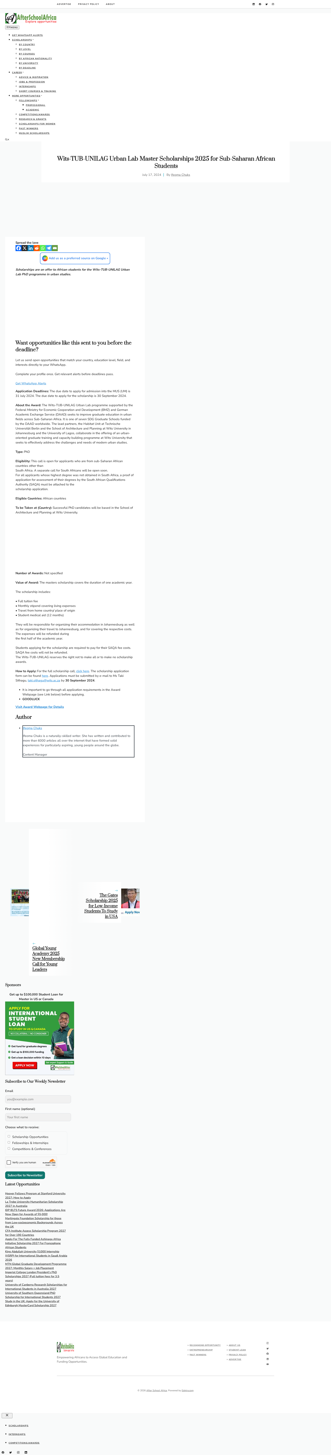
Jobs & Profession (32, 81)
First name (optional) (20, 1109)
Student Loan (237, 1350)
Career (17, 72)
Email (9, 1091)
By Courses (27, 54)
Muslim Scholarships (34, 133)
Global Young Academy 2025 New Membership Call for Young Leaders (48, 959)
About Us (234, 1345)
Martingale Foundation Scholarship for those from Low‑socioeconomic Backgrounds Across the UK (34, 1223)
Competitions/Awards (34, 114)
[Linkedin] (31, 248)
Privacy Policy (88, 4)
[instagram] (273, 4)
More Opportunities (26, 95)
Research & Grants (33, 119)
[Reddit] (37, 248)
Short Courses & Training (37, 91)
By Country (27, 44)
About (110, 4)
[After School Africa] (31, 22)
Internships (27, 86)
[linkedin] (254, 4)
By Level (25, 49)
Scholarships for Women (37, 123)
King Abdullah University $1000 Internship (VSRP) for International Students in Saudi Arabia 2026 (36, 1256)
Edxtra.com (188, 1390)
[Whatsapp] (43, 248)
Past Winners (28, 128)
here (45, 676)
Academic (32, 109)
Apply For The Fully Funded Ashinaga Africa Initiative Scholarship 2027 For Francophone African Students (33, 1243)
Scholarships (22, 40)
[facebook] (260, 4)
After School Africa (156, 1390)
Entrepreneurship (201, 1350)
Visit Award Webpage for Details (40, 707)
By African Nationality (35, 58)
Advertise (64, 4)
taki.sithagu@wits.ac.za (44, 680)
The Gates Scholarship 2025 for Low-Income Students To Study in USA (101, 906)
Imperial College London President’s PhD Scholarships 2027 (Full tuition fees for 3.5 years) (32, 1276)
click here (82, 671)
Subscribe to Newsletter (25, 1175)
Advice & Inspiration (33, 77)
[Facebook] (19, 248)
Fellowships (28, 100)
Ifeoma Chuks (180, 175)
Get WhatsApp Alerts (27, 35)
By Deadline (27, 67)
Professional (36, 105)
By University (28, 63)
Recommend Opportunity (205, 1345)
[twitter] (266, 4)
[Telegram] (49, 248)
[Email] (55, 248)
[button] (7, 140)
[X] (25, 248)
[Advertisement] (75, 211)
